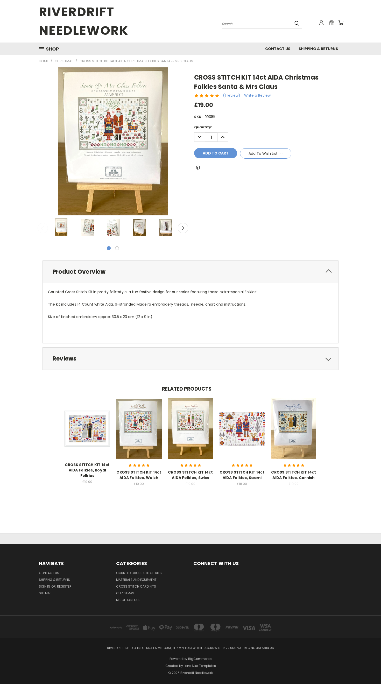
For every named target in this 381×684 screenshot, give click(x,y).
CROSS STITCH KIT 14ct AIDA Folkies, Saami (242, 475)
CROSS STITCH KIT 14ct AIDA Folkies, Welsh (138, 475)
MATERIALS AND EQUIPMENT (136, 579)
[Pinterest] (198, 168)
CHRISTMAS (125, 593)
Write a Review (257, 95)
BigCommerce (199, 659)
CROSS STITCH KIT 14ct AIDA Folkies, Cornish (293, 475)
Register (64, 586)
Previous (43, 228)
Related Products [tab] (186, 388)
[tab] (190, 271)
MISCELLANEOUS (128, 600)
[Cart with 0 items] (340, 22)
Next (183, 228)
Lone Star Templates (200, 666)
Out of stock (87, 433)
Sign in (45, 586)
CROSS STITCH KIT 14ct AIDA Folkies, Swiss (190, 475)
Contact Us (277, 48)
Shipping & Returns (318, 48)
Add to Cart (139, 433)
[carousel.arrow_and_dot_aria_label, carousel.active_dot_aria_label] (109, 248)
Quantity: (203, 127)
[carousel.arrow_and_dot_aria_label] (117, 248)
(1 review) (231, 95)
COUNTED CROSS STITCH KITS (139, 573)
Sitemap (45, 593)
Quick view (87, 423)
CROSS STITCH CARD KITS (136, 586)
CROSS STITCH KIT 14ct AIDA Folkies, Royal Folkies (87, 470)
